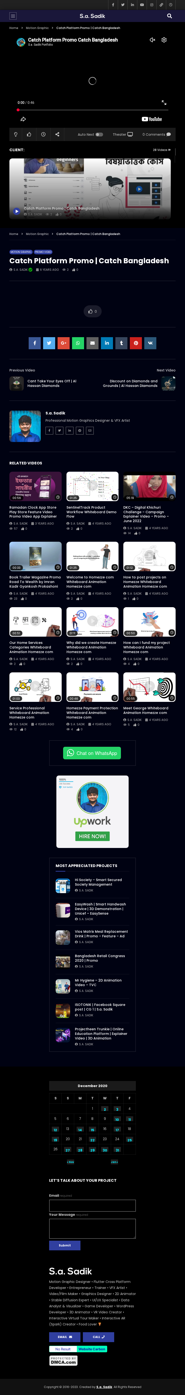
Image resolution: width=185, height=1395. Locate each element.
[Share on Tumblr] (121, 343)
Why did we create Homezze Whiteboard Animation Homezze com (91, 647)
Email (60, 1195)
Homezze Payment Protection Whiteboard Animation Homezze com (92, 713)
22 (92, 1140)
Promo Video (43, 252)
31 (117, 1150)
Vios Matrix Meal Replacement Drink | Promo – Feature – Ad (101, 934)
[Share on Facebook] (35, 343)
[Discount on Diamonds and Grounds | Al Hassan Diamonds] (168, 383)
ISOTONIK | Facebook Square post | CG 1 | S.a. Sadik (100, 1007)
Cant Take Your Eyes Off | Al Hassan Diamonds (51, 383)
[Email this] (92, 343)
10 (117, 1119)
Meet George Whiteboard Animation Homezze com (145, 710)
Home (13, 28)
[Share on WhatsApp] (78, 343)
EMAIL (63, 1337)
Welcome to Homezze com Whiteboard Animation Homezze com (90, 582)
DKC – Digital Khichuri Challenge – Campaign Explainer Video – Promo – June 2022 (146, 514)
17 (117, 1130)
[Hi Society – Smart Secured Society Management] (63, 886)
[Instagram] (151, 5)
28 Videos (160, 150)
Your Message (68, 1214)
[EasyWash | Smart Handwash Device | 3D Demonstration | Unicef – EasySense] (63, 910)
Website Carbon (92, 1349)
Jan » (114, 1162)
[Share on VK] (150, 343)
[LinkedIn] (132, 5)
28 (80, 1150)
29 (92, 1150)
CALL (97, 1337)
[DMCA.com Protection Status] (92, 1360)
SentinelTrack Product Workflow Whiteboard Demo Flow (91, 512)
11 (129, 1119)
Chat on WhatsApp (97, 752)
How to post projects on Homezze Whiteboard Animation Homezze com (145, 582)
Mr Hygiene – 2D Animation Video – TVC (98, 982)
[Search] (170, 16)
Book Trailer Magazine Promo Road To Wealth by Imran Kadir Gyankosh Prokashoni (35, 582)
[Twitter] (122, 5)
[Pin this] (136, 343)
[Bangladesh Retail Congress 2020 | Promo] (63, 962)
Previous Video (22, 370)
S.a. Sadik (20, 270)
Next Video (166, 370)
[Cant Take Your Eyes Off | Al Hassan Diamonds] (16, 383)
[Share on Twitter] (49, 343)
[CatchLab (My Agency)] (161, 5)
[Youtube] (142, 5)
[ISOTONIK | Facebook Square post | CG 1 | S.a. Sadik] (63, 1011)
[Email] (90, 430)
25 (129, 1140)
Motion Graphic (37, 28)
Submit (65, 1245)
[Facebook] (113, 5)
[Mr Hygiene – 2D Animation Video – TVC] (63, 986)
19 (55, 1140)
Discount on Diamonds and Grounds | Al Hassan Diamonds (130, 383)
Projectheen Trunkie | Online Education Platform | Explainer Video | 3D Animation (101, 1034)
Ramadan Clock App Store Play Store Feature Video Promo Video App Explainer (33, 512)
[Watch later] (171, 5)
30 (105, 1150)
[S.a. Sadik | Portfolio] (92, 16)
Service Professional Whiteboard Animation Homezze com (29, 713)
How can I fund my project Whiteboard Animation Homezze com (146, 647)
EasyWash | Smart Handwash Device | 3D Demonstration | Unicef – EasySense (100, 909)
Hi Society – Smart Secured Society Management (98, 882)
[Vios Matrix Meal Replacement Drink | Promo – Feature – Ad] (63, 937)
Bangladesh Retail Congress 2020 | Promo (100, 958)
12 (55, 1130)
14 (80, 1130)
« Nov (70, 1162)
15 (92, 1130)
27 (68, 1150)
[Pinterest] (80, 430)
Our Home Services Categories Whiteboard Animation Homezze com (31, 647)
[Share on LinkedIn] (107, 343)
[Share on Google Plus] (64, 343)
